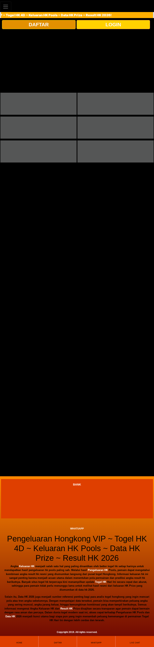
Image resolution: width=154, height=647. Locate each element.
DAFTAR (39, 24)
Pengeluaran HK (98, 570)
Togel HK (100, 581)
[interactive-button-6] (115, 151)
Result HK (66, 608)
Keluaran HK (26, 566)
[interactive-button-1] (38, 104)
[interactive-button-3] (38, 128)
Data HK (10, 616)
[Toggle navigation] (5, 6)
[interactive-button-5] (38, 151)
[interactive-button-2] (115, 104)
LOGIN (113, 24)
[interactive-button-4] (115, 128)
